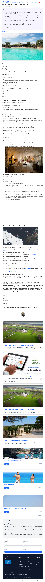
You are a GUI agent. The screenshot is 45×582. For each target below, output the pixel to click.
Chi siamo (37, 559)
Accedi (37, 562)
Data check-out (25, 541)
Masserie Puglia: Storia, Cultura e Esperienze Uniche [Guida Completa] (19, 345)
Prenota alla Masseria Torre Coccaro (13, 271)
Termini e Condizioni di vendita (30, 568)
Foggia (27, 2)
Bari (17, 2)
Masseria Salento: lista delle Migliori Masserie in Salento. (16, 440)
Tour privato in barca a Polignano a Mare (12, 460)
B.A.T (20, 2)
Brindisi (23, 2)
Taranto (35, 2)
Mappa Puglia (13, 2)
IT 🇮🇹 (39, 2)
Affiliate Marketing (22, 566)
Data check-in (6, 541)
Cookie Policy (30, 561)
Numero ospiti (25, 544)
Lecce (31, 2)
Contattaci (38, 564)
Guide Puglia (28, 268)
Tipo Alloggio (6, 544)
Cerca (23, 551)
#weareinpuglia (8, 566)
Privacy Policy (30, 559)
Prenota (6, 464)
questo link (17, 266)
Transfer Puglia (5, 2)
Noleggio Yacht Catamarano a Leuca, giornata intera (15, 508)
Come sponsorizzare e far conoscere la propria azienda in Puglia (18, 376)
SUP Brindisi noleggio (9, 484)
